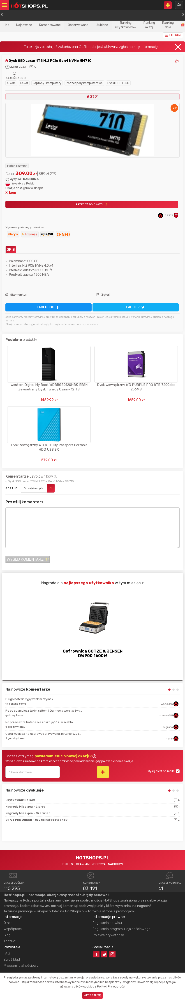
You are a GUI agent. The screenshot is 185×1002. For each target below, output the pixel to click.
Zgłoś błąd (12, 959)
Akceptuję (92, 995)
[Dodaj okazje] (168, 5)
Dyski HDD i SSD (118, 83)
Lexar (24, 83)
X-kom (11, 83)
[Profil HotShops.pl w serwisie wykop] (104, 954)
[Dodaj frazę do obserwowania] (103, 772)
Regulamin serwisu (107, 923)
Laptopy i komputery (47, 83)
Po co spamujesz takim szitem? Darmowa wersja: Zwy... (43, 710)
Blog (7, 935)
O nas (8, 923)
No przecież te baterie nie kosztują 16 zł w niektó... (40, 722)
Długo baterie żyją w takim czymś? (29, 699)
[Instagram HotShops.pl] (112, 954)
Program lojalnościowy (21, 966)
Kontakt (10, 941)
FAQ (7, 953)
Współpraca (13, 929)
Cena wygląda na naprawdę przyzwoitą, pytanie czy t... (43, 733)
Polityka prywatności (108, 935)
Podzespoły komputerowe (84, 83)
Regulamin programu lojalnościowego (121, 929)
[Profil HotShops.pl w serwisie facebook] (96, 954)
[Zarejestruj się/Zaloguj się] (179, 5)
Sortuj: (11, 488)
